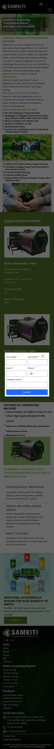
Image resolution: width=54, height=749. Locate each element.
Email (9, 371)
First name (12, 360)
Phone (31, 371)
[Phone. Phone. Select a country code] (32, 377)
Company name (14, 383)
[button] (42, 352)
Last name (33, 360)
